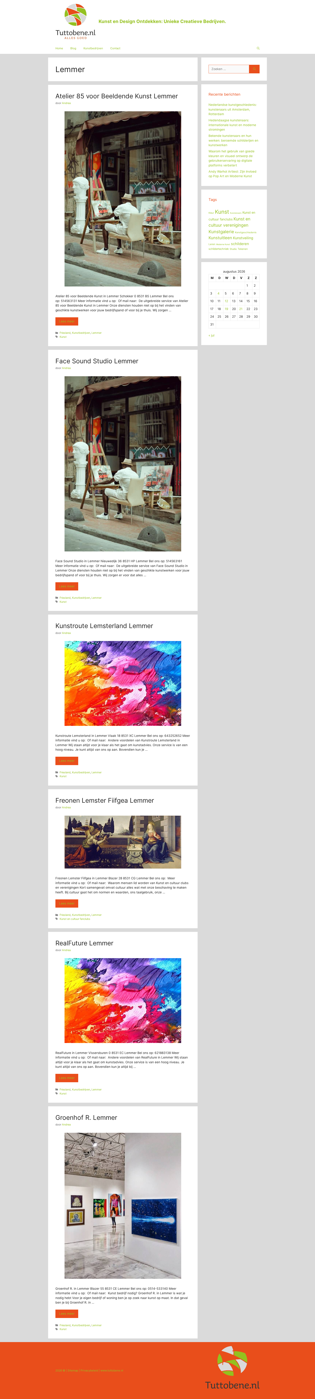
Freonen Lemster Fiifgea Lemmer (104, 800)
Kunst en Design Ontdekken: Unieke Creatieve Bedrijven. (162, 21)
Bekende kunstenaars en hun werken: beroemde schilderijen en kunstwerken (233, 140)
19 (226, 309)
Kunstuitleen (220, 237)
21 (240, 309)
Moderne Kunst (223, 244)
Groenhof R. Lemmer (86, 1117)
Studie (233, 249)
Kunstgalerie (221, 231)
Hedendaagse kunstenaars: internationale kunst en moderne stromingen (232, 124)
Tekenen (243, 248)
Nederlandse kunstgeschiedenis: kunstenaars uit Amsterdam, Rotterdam (233, 109)
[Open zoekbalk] (258, 48)
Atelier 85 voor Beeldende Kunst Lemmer (116, 96)
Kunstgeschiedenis (245, 232)
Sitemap (73, 1370)
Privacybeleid (89, 1370)
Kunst (63, 336)
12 (226, 301)
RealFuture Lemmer (84, 943)
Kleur (211, 212)
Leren (212, 244)
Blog (73, 48)
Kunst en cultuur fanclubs (75, 918)
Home (59, 48)
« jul (211, 335)
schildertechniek (219, 249)
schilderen (240, 244)
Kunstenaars (236, 213)
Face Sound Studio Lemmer (96, 361)
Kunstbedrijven (93, 48)
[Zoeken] (254, 69)
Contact (115, 48)
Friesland (65, 332)
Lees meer (67, 321)
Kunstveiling (243, 238)
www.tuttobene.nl (111, 1370)
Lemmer (97, 332)
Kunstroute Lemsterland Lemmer (104, 626)
